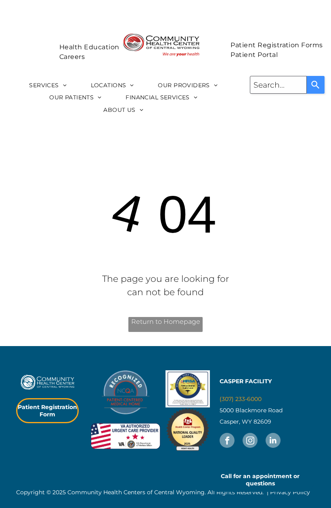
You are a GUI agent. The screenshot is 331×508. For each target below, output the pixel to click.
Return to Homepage (165, 321)
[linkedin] (273, 441)
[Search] (316, 85)
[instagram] (250, 441)
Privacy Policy (290, 492)
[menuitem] (89, 47)
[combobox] (278, 85)
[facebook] (227, 441)
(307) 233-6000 (241, 399)
